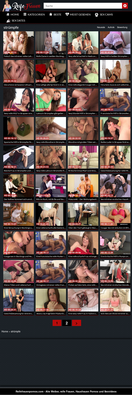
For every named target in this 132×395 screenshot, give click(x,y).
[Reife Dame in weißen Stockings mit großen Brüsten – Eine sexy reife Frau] (51, 42)
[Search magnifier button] (125, 6)
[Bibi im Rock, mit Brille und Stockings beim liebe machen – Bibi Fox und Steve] (51, 185)
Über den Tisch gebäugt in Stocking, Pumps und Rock (92, 228)
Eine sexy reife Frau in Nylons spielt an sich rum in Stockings (94, 313)
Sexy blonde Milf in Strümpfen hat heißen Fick (88, 113)
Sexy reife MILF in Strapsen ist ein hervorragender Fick (28, 113)
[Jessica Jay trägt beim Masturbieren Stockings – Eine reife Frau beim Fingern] (51, 300)
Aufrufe (111, 27)
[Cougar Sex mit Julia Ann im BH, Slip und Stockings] (115, 214)
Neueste (101, 27)
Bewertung (122, 27)
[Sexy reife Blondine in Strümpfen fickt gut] (51, 128)
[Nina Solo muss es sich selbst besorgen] (115, 71)
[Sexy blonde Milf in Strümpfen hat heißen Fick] (83, 99)
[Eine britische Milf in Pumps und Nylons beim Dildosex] (115, 242)
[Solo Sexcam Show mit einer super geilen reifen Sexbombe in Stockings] (115, 300)
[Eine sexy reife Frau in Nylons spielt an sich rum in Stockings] (83, 300)
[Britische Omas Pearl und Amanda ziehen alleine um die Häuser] (83, 157)
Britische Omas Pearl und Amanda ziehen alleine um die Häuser (96, 170)
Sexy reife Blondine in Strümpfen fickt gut (54, 142)
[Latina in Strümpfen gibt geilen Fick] (51, 99)
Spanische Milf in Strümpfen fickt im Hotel (22, 142)
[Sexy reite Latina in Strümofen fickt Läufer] (51, 157)
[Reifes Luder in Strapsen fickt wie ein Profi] (115, 128)
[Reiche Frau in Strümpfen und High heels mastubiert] (18, 157)
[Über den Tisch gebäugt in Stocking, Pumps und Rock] (83, 214)
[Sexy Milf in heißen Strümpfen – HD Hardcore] (115, 42)
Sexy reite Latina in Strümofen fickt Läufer (54, 170)
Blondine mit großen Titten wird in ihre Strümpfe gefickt (93, 142)
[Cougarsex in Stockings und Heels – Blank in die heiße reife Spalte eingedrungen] (18, 242)
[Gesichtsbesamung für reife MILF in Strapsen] (115, 157)
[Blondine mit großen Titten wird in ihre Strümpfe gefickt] (83, 128)
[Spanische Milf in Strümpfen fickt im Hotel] (18, 128)
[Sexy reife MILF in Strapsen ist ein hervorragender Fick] (18, 99)
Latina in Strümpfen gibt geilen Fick (51, 113)
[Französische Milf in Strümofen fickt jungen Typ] (115, 99)
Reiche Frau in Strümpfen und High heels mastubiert (27, 170)
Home (5, 331)
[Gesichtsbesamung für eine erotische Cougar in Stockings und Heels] (18, 300)
